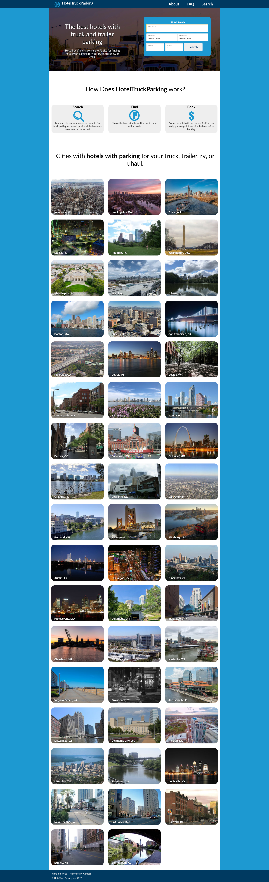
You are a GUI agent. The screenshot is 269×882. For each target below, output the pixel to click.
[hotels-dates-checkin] (161, 37)
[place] (177, 28)
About (174, 4)
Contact (87, 874)
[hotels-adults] (174, 47)
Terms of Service (59, 874)
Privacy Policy (75, 874)
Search (207, 4)
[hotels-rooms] (155, 47)
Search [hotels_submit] (193, 47)
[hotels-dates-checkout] (192, 37)
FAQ (190, 4)
